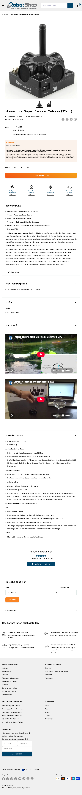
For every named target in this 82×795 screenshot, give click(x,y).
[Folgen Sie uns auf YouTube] (19, 778)
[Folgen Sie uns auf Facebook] (3, 778)
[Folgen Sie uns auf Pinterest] (15, 778)
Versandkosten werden (21, 134)
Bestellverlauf (7, 671)
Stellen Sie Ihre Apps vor (10, 719)
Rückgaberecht (10, 610)
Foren (47, 705)
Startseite (5, 14)
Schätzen (12, 599)
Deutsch (33, 770)
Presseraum (49, 678)
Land (7, 587)
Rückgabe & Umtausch (10, 678)
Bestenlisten (49, 719)
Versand (5, 675)
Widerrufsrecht (7, 695)
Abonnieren (17, 754)
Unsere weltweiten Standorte (11, 770)
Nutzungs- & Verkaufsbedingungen (57, 671)
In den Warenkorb (41, 175)
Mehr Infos (13, 195)
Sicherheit (48, 675)
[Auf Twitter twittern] (71, 119)
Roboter (47, 712)
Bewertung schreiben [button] (41, 564)
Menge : (8, 167)
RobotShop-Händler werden (11, 712)
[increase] (28, 167)
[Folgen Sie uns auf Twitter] (7, 778)
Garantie (5, 685)
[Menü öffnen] (3, 5)
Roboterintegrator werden (11, 705)
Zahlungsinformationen (10, 688)
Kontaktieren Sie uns (9, 691)
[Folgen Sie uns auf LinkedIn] (27, 778)
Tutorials (48, 715)
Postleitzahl (64, 587)
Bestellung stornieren (9, 681)
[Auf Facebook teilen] (63, 119)
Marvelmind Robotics (13, 116)
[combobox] (54, 5)
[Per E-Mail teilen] (75, 119)
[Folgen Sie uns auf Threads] (32, 778)
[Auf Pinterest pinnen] (67, 119)
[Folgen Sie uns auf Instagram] (11, 778)
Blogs (47, 709)
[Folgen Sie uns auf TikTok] (23, 778)
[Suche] (70, 5)
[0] (78, 5)
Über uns (48, 668)
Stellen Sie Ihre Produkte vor (12, 715)
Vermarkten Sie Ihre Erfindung (12, 722)
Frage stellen (50, 195)
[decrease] (15, 167)
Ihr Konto (5, 668)
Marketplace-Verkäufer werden (13, 709)
